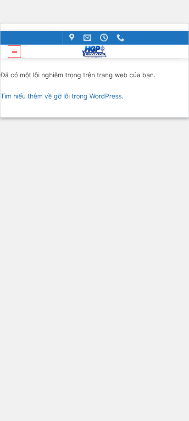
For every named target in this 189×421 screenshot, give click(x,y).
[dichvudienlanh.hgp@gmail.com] (88, 38)
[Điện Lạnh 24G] (94, 51)
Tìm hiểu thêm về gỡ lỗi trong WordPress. (61, 96)
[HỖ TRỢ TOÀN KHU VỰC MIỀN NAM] (73, 38)
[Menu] (14, 51)
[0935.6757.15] (122, 38)
